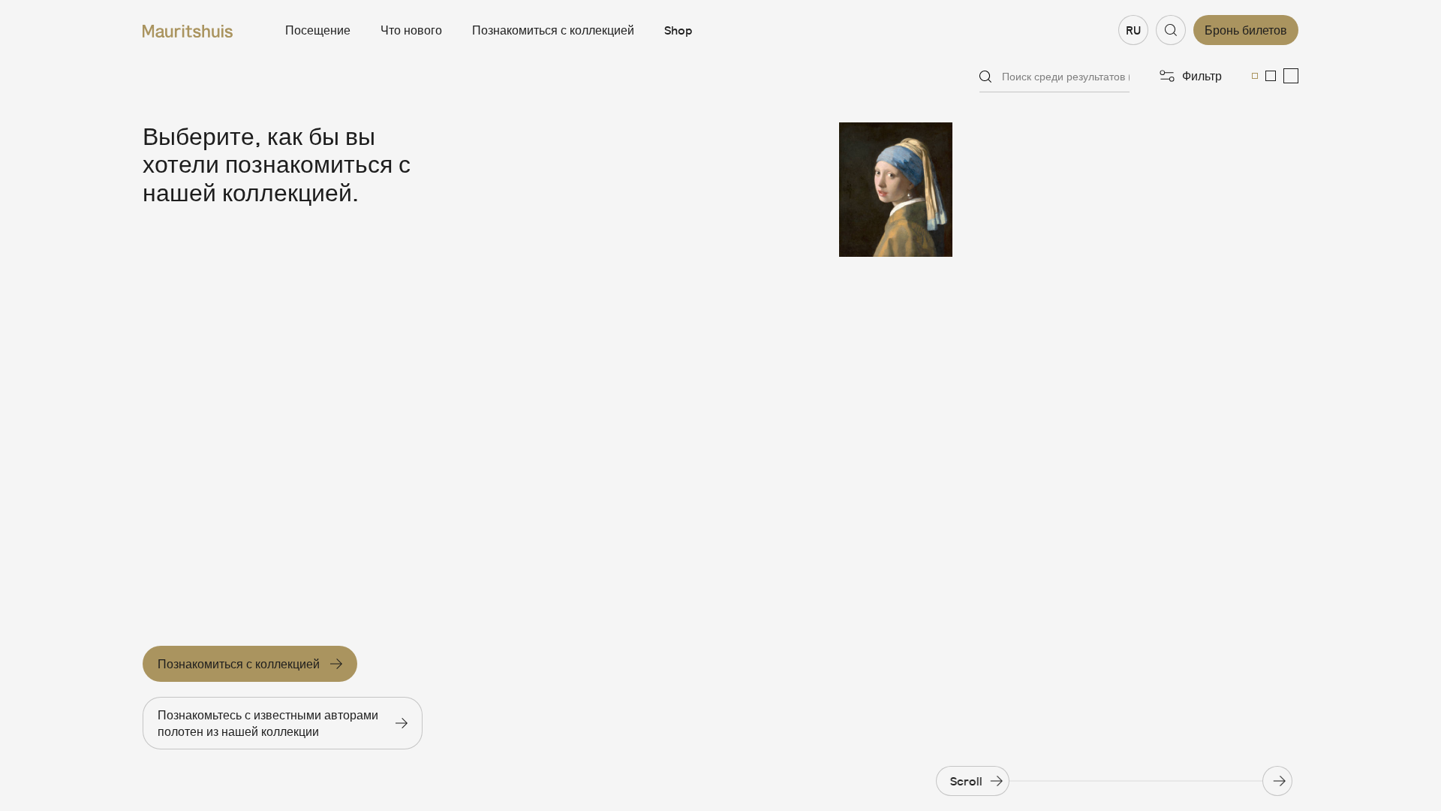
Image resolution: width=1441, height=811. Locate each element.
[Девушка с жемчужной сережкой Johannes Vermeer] (915, 189)
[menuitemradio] (1255, 76)
